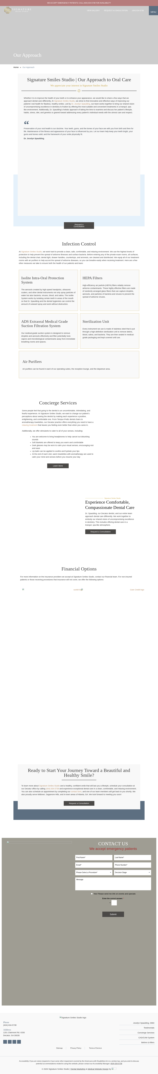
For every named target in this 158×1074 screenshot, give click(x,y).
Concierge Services (146, 1033)
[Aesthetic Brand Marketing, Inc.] (114, 1069)
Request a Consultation (79, 225)
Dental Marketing (78, 1069)
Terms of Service (95, 1048)
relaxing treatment (29, 425)
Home (16, 67)
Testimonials (149, 1028)
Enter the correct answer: (113, 898)
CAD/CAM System (146, 1038)
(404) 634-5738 (138, 10)
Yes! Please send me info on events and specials (115, 894)
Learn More (58, 466)
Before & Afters (147, 1042)
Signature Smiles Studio (31, 252)
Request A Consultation (116, 10)
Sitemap (59, 1048)
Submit (113, 914)
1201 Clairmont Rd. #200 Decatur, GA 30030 (14, 1033)
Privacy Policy (75, 1048)
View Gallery (93, 10)
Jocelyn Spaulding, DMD (143, 1023)
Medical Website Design (98, 1069)
